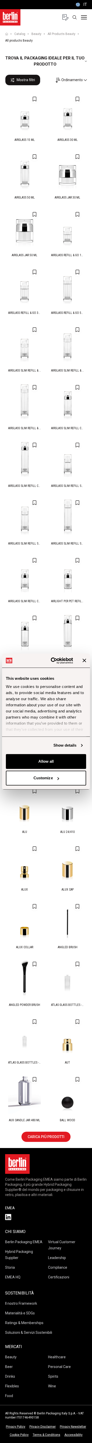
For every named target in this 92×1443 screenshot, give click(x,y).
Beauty (36, 34)
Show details (64, 745)
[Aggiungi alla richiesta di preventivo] (34, 99)
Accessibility (73, 1435)
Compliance (57, 1267)
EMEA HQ (12, 1277)
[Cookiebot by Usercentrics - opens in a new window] (54, 660)
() (81, 4)
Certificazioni (58, 1277)
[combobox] (71, 80)
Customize (43, 778)
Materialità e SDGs (20, 1313)
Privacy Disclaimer (42, 1426)
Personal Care (59, 1367)
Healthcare (57, 1357)
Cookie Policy (19, 1435)
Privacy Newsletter (73, 1426)
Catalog (19, 34)
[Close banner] (84, 660)
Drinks (10, 1376)
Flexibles (12, 1386)
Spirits (53, 1376)
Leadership (57, 1258)
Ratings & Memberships (24, 1323)
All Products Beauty (61, 34)
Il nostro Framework (21, 1303)
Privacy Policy (15, 1426)
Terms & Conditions (46, 1435)
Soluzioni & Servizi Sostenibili (28, 1332)
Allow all (46, 761)
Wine (52, 1386)
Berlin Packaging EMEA (23, 1242)
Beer (9, 1367)
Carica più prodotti (46, 1137)
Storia (10, 1267)
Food (9, 1396)
